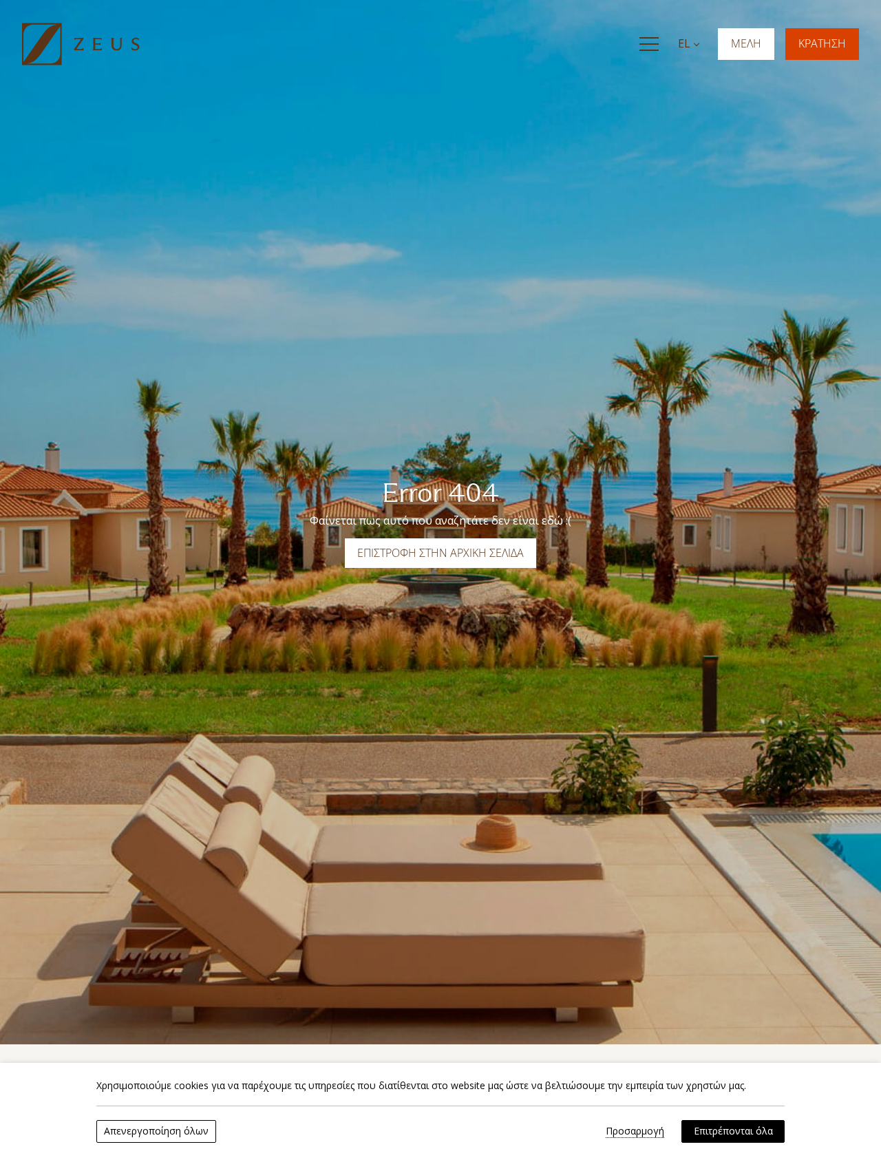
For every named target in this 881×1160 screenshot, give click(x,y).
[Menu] (649, 44)
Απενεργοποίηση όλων (156, 1130)
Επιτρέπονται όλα (733, 1130)
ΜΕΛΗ (746, 43)
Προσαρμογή (635, 1131)
